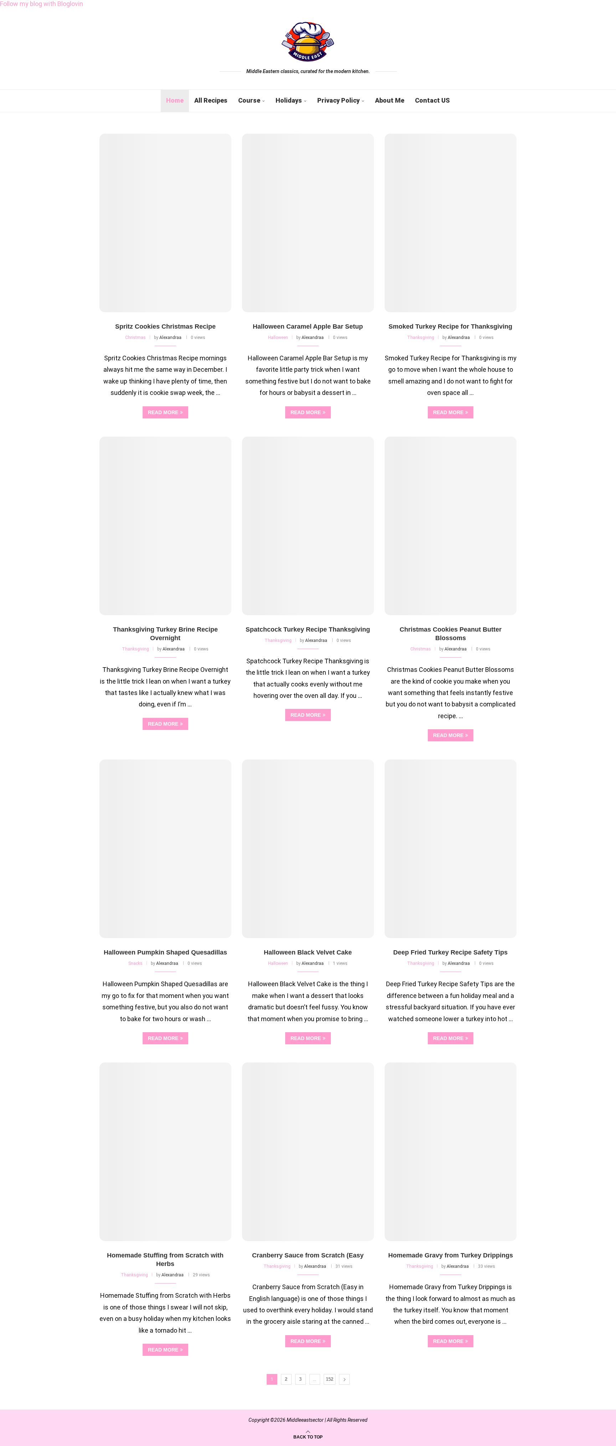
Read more (163, 412)
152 (329, 1379)
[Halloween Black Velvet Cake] (308, 849)
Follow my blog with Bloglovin (41, 3)
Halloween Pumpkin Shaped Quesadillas (165, 952)
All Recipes (210, 100)
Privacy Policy (338, 100)
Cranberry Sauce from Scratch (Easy (308, 1255)
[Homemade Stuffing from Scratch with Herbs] (165, 1151)
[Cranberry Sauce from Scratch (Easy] (308, 1151)
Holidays (289, 100)
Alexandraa (170, 337)
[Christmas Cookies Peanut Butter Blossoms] (451, 526)
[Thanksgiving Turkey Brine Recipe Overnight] (165, 526)
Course (249, 100)
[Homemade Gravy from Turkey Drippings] (451, 1151)
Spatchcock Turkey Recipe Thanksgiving (308, 629)
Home (175, 100)
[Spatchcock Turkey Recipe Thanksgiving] (308, 526)
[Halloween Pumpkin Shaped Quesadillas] (165, 849)
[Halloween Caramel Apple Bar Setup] (308, 223)
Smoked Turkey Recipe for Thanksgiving (450, 326)
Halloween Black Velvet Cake (308, 952)
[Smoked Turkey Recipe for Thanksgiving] (451, 223)
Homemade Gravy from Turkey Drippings (450, 1255)
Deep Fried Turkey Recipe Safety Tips (450, 952)
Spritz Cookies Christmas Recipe (165, 326)
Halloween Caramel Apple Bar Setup (308, 326)
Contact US (432, 100)
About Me (389, 100)
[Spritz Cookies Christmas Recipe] (165, 223)
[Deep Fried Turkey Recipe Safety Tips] (451, 849)
